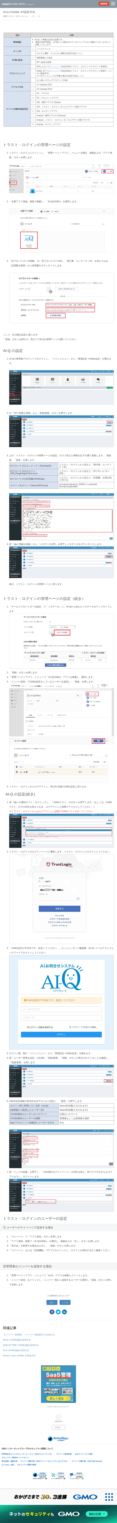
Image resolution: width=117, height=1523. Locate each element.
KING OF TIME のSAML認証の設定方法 (21, 1345)
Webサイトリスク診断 (83, 1454)
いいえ (65, 1302)
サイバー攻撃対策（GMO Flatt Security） (87, 1461)
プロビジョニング (54, 66)
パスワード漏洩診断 (64, 1454)
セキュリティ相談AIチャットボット (15, 1457)
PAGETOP (58, 1418)
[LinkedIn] (64, 1311)
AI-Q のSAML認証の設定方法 (16, 1350)
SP (38, 84)
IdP (38, 89)
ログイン (36, 152)
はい (52, 1302)
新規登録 (104, 4)
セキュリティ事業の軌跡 (26, 1464)
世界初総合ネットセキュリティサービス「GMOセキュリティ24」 (27, 1454)
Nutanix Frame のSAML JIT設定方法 (19, 1355)
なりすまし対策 (8, 1464)
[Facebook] (52, 1311)
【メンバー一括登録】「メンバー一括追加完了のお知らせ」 (30, 1334)
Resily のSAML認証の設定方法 (16, 1340)
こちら (80, 53)
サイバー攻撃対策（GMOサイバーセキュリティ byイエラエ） (45, 1461)
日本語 (57, 1427)
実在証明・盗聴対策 (9, 1461)
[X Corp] (58, 1311)
